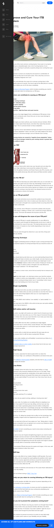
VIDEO (26, 303)
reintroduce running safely (22, 487)
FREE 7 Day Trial (31, 473)
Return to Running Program (22, 89)
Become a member (42, 525)
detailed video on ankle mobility (23, 344)
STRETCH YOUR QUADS (23, 359)
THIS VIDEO (18, 299)
